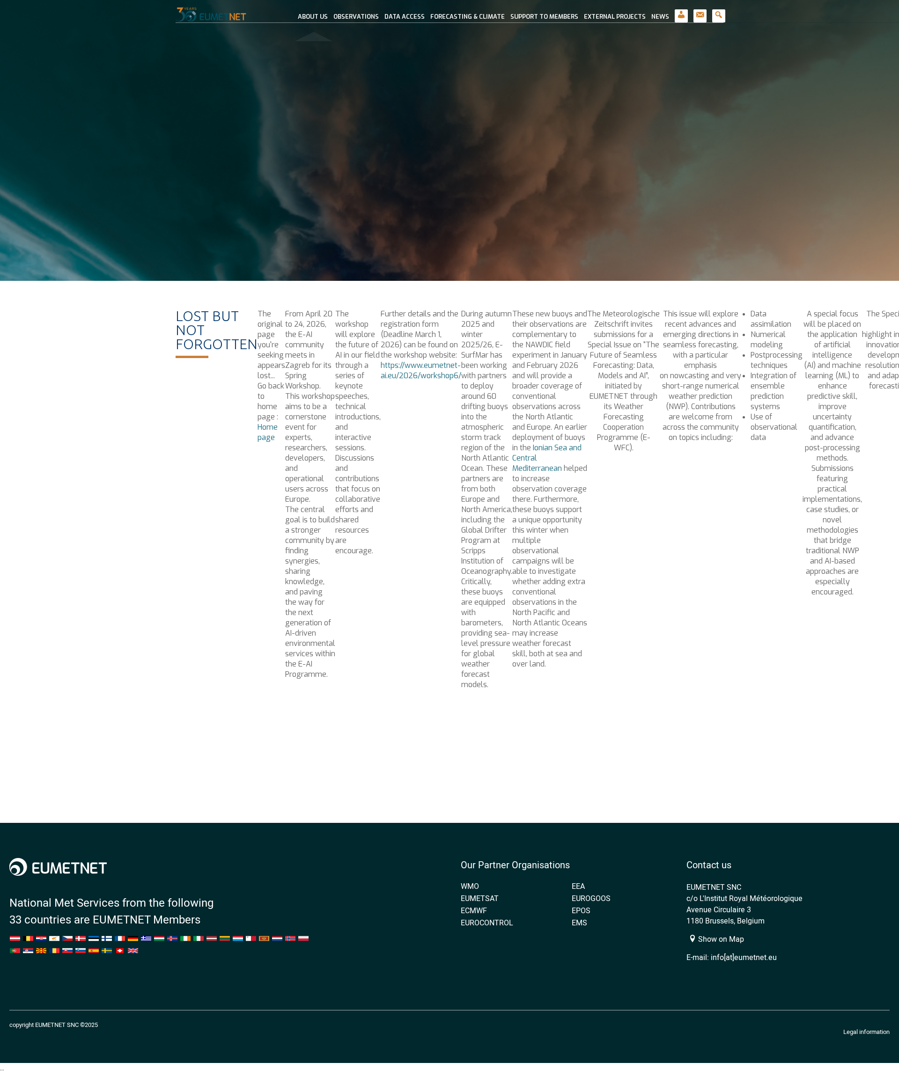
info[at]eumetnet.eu (744, 957)
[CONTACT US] (700, 11)
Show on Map (720, 939)
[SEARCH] (718, 11)
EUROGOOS (591, 898)
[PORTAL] (681, 11)
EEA (578, 886)
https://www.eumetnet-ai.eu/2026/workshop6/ (421, 370)
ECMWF (474, 910)
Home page (268, 432)
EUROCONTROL (487, 922)
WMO (470, 886)
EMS (579, 922)
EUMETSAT (480, 898)
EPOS (581, 910)
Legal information (866, 1031)
